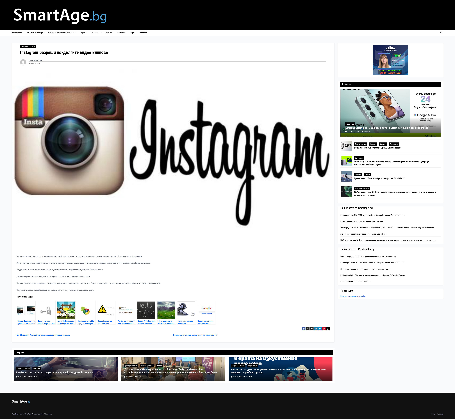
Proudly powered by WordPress (22, 414)
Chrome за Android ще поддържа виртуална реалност (45, 335)
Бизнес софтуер (360, 144)
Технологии (96, 33)
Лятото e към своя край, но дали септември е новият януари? (366, 269)
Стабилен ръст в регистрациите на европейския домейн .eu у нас (55, 372)
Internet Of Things (35, 33)
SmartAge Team (37, 60)
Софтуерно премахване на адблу (353, 296)
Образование (252, 366)
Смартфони (350, 124)
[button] (441, 33)
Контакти (440, 414)
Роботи (367, 175)
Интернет (36, 369)
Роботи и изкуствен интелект (61, 33)
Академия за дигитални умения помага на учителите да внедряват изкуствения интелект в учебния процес (278, 371)
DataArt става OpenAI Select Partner (355, 281)
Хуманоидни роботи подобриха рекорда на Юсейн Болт (379, 178)
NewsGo (39, 414)
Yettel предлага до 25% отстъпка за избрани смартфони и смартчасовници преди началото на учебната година (387, 228)
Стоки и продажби (147, 366)
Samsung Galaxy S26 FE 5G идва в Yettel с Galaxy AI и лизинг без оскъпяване (386, 127)
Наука (83, 33)
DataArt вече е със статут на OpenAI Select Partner (377, 147)
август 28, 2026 (354, 131)
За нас (433, 414)
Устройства (17, 33)
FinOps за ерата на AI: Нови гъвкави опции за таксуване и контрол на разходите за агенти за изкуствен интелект (388, 240)
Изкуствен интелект (362, 188)
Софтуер (121, 33)
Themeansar (48, 414)
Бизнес (109, 33)
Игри (132, 33)
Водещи (373, 144)
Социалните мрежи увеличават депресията (193, 335)
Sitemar (33, 377)
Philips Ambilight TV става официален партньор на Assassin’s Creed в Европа (372, 275)
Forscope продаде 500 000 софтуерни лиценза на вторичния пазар (368, 256)
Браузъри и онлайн (28, 47)
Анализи (143, 32)
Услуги (159, 366)
